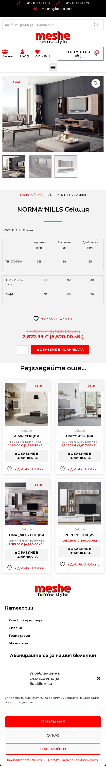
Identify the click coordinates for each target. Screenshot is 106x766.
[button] (98, 678)
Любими (42, 56)
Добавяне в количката (60, 349)
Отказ (53, 735)
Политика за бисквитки (26, 760)
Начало (26, 195)
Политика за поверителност (73, 760)
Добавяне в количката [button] (26, 456)
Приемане (53, 721)
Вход (24, 56)
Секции (41, 195)
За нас (8, 56)
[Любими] (37, 51)
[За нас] (4, 51)
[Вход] (22, 51)
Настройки (53, 748)
